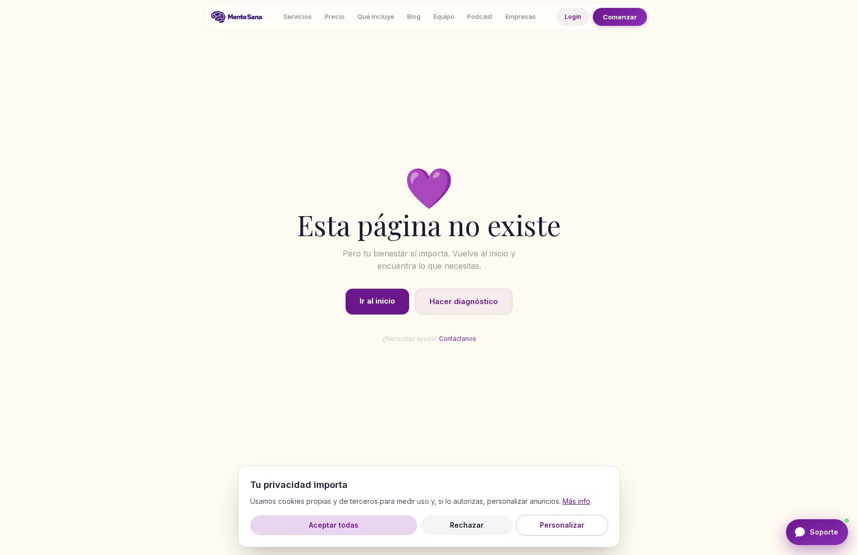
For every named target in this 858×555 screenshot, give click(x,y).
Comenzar (620, 17)
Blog (414, 16)
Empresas (520, 16)
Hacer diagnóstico (463, 301)
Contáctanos (457, 338)
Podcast (480, 16)
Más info (576, 501)
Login (573, 16)
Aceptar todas (333, 525)
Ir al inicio (377, 301)
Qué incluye (376, 16)
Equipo (443, 16)
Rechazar (467, 525)
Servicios (298, 16)
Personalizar (562, 525)
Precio (335, 16)
